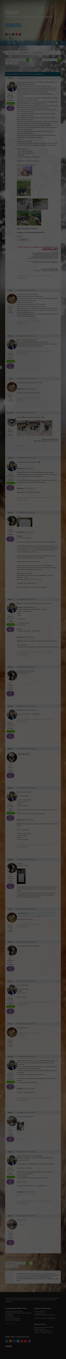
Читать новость (33, 698)
